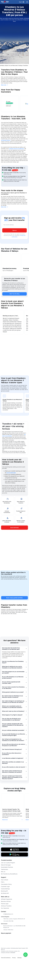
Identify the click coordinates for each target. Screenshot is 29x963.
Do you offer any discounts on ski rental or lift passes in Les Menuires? (13, 745)
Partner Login (4, 903)
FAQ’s (2, 882)
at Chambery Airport (5, 140)
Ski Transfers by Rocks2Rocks (9, 874)
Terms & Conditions (5, 957)
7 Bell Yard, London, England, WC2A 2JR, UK (14, 918)
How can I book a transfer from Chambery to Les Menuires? (13, 687)
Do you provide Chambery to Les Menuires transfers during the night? (13, 734)
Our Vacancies (5, 908)
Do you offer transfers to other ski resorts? (13, 767)
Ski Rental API (5, 893)
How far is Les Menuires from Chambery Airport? (13, 662)
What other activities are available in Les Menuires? (13, 762)
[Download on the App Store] (14, 849)
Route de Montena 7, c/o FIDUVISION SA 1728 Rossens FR (14, 926)
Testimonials (4, 869)
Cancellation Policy (6, 884)
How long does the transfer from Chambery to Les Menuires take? (11, 648)
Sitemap (19, 957)
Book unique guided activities (14, 597)
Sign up (14, 230)
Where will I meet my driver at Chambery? (13, 711)
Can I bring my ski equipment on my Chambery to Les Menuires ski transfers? (13, 739)
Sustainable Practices (7, 867)
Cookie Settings (5, 888)
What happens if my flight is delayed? (12, 715)
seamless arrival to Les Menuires (16, 148)
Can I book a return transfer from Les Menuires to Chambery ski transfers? (12, 771)
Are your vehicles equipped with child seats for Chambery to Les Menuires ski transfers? (12, 725)
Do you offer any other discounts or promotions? (11, 753)
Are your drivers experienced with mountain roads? (11, 682)
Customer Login (5, 886)
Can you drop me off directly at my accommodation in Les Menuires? (11, 719)
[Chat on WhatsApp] (25, 954)
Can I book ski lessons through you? (12, 749)
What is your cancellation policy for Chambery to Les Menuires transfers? (12, 706)
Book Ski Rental (14, 527)
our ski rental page (11, 472)
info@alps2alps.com (8, 914)
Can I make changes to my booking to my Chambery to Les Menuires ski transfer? (13, 701)
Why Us (3, 871)
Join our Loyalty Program (8, 862)
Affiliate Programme (6, 899)
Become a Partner (6, 901)
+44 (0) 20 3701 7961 (8, 921)
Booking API (4, 891)
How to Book (4, 879)
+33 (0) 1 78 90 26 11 (8, 929)
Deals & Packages (6, 865)
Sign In (22, 2)
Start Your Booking (14, 293)
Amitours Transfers (6, 906)
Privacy (14, 957)
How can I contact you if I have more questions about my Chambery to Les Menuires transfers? (12, 777)
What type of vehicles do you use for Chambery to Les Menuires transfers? (12, 667)
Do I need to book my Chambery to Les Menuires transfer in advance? (12, 696)
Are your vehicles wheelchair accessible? (13, 730)
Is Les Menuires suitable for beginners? (12, 758)
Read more (5, 819)
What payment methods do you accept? (13, 692)
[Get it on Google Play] (14, 854)
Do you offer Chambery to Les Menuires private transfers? (12, 677)
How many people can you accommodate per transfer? (13, 672)
